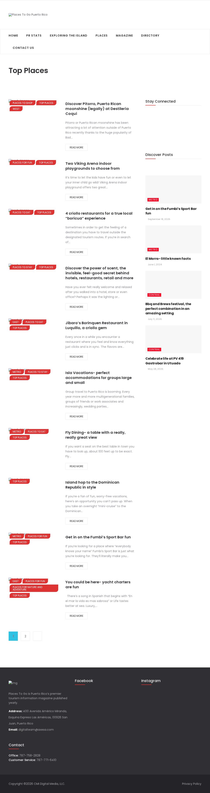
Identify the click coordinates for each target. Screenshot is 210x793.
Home (13, 35)
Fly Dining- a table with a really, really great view (95, 435)
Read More (76, 147)
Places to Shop (22, 103)
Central (154, 294)
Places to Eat (21, 212)
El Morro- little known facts (168, 258)
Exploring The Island (68, 35)
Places (102, 35)
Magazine (124, 35)
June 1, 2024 (154, 264)
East (16, 322)
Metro (17, 372)
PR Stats (34, 35)
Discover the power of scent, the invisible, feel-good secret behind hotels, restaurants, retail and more (99, 272)
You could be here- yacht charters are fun (97, 584)
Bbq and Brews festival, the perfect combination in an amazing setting (168, 309)
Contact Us (23, 48)
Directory (150, 35)
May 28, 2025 (155, 369)
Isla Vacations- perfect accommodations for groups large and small (98, 377)
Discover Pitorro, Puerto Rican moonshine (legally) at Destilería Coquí (97, 108)
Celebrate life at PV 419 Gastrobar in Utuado (164, 360)
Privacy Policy (191, 784)
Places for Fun (22, 162)
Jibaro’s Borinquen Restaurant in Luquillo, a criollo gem (96, 325)
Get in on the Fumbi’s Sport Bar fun (98, 537)
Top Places (46, 103)
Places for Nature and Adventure (27, 588)
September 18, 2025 (158, 219)
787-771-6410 (46, 760)
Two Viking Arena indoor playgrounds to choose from (92, 166)
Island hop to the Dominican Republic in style (92, 485)
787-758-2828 (29, 755)
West (16, 109)
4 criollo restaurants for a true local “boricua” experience (98, 216)
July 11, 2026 (154, 319)
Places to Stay (22, 267)
